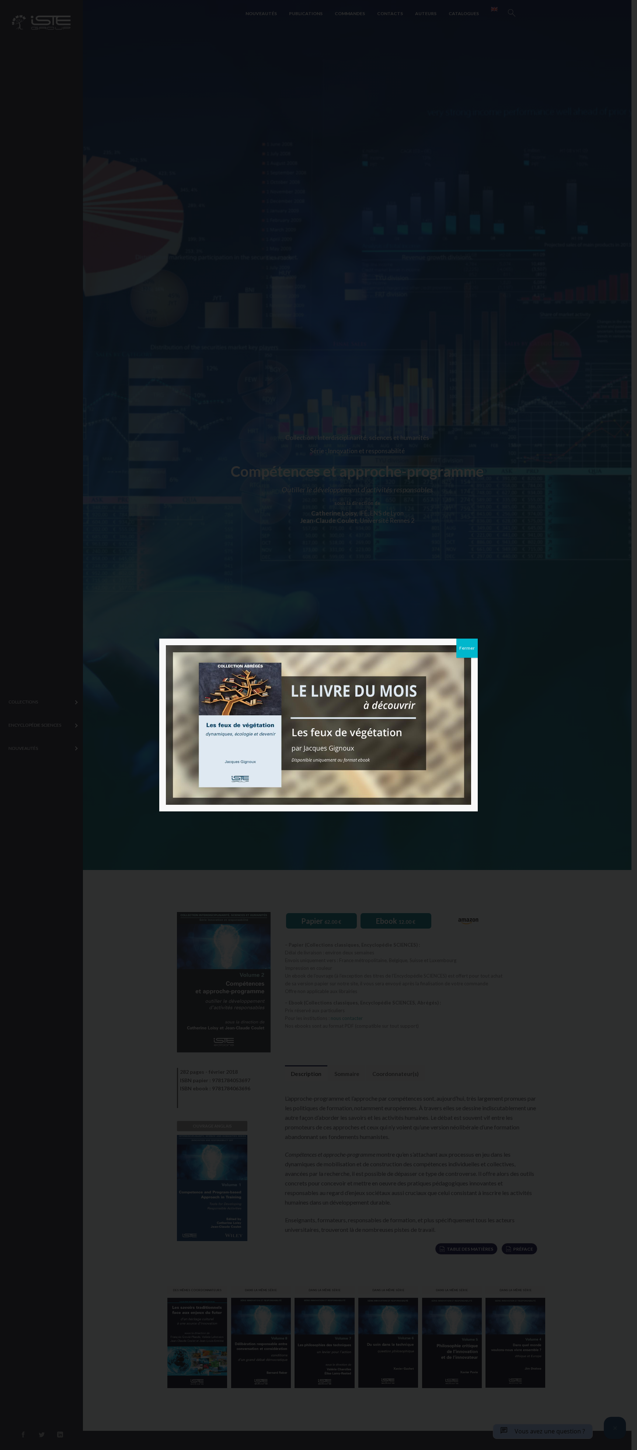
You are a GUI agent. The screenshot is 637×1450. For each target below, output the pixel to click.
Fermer (467, 648)
